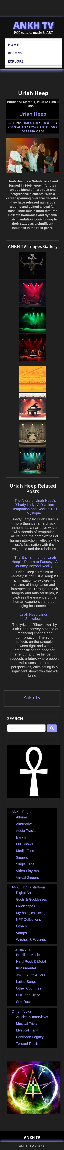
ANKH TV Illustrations (29, 887)
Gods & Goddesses (31, 899)
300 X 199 (48, 123)
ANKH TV (33, 25)
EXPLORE (15, 61)
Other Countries (28, 988)
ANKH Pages (22, 812)
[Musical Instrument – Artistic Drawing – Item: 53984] (32, 391)
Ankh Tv (32, 697)
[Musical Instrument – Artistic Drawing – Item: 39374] (32, 418)
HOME (13, 44)
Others (21, 926)
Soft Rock (23, 1002)
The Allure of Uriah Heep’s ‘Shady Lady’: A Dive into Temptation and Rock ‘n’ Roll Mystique (34, 507)
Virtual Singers (27, 877)
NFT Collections (28, 919)
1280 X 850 (36, 131)
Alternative (24, 824)
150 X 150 (30, 123)
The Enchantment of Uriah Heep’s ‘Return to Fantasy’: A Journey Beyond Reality (35, 562)
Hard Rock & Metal (31, 961)
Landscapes (25, 906)
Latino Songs (26, 982)
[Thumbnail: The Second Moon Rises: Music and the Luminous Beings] (32, 359)
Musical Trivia (26, 1023)
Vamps (21, 933)
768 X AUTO (17, 127)
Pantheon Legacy (30, 1037)
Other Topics (22, 1011)
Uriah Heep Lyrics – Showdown (35, 616)
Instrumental (26, 968)
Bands (21, 837)
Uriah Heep (32, 113)
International (21, 949)
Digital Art (23, 893)
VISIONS (15, 53)
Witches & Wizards (31, 940)
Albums (22, 817)
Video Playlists (27, 871)
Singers (22, 857)
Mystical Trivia (27, 1030)
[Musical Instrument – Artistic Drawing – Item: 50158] (32, 446)
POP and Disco (28, 995)
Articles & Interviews (32, 1017)
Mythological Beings (31, 913)
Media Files (25, 851)
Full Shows (24, 844)
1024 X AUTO (39, 127)
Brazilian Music (28, 955)
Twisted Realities (29, 1044)
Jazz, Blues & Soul (31, 975)
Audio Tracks (26, 831)
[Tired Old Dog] (32, 277)
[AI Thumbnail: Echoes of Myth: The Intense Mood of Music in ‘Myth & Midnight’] (32, 332)
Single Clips (25, 864)
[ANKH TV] (33, 797)
